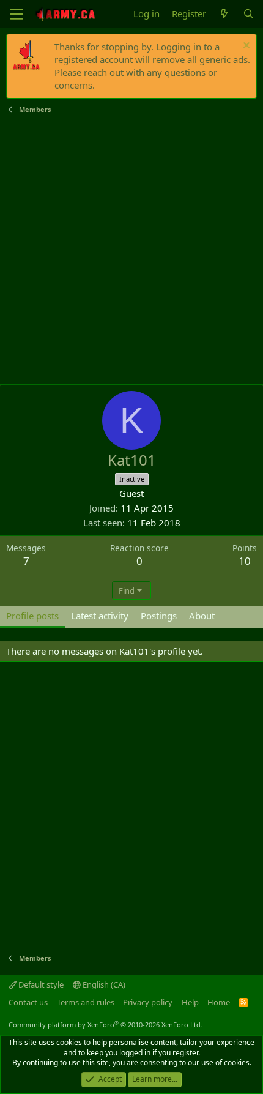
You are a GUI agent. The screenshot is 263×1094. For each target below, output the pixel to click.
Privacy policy (147, 1002)
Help (190, 1002)
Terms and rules (85, 1002)
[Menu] (16, 14)
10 (245, 561)
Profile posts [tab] (32, 615)
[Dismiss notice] (245, 46)
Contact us (28, 1002)
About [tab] (202, 615)
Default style (40, 984)
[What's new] (224, 13)
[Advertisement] (131, 249)
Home (218, 1002)
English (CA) (103, 984)
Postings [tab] (159, 615)
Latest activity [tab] (99, 615)
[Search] (249, 13)
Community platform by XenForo (105, 1024)
